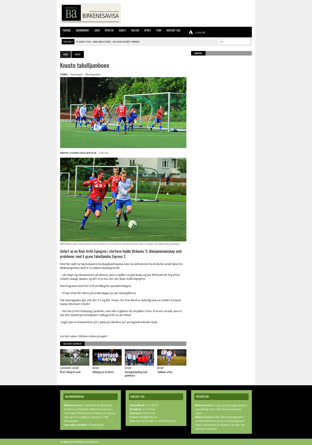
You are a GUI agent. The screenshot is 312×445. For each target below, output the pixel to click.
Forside (67, 30)
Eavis (97, 30)
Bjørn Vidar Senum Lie (84, 153)
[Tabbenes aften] (171, 363)
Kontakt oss (173, 30)
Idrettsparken (92, 74)
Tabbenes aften (164, 372)
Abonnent (65, 368)
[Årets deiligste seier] (74, 363)
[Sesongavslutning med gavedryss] (139, 363)
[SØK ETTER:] (234, 41)
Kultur (135, 30)
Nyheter (109, 30)
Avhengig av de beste (103, 372)
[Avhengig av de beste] (107, 363)
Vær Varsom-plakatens (229, 409)
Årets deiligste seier (70, 372)
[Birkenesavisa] (90, 13)
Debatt (122, 30)
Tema (158, 30)
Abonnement (82, 30)
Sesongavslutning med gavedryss (136, 373)
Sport (147, 30)
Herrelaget (77, 74)
